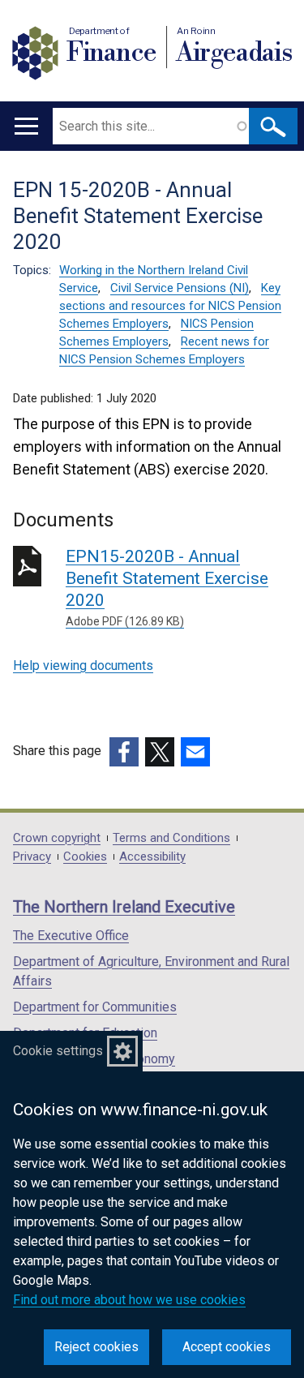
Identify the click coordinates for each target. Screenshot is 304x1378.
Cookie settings (58, 1050)
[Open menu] (26, 126)
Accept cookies (226, 1346)
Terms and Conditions (171, 838)
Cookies (85, 857)
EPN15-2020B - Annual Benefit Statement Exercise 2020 (167, 587)
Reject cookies (96, 1346)
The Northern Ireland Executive (124, 907)
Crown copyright (57, 838)
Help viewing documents (83, 665)
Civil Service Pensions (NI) (179, 288)
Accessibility (152, 857)
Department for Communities (95, 1007)
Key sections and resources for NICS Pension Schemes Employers (170, 306)
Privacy (32, 857)
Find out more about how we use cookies (129, 1299)
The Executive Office (71, 935)
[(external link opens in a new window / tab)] (124, 751)
